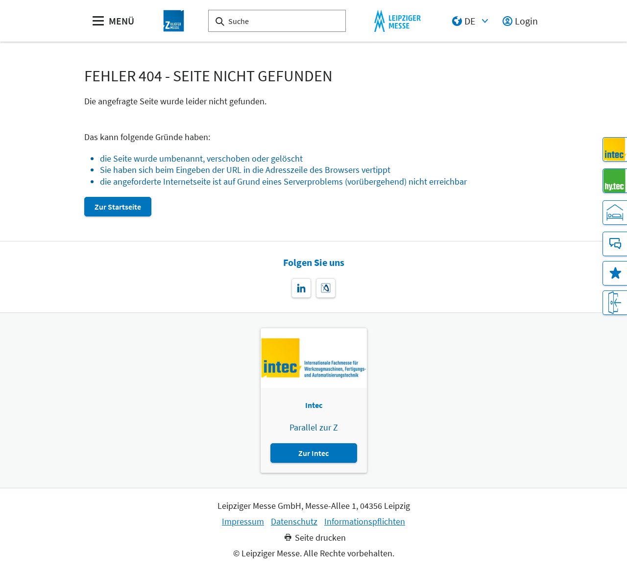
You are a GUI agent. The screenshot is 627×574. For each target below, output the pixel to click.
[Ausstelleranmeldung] (615, 302)
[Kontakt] (615, 244)
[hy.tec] (615, 180)
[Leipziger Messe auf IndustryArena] (326, 288)
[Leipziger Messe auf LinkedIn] (301, 288)
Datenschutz (294, 521)
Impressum (243, 521)
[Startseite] (174, 21)
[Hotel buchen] (615, 212)
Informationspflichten (364, 521)
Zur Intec (313, 453)
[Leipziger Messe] (397, 21)
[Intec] (615, 149)
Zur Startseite (118, 207)
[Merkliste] (615, 273)
